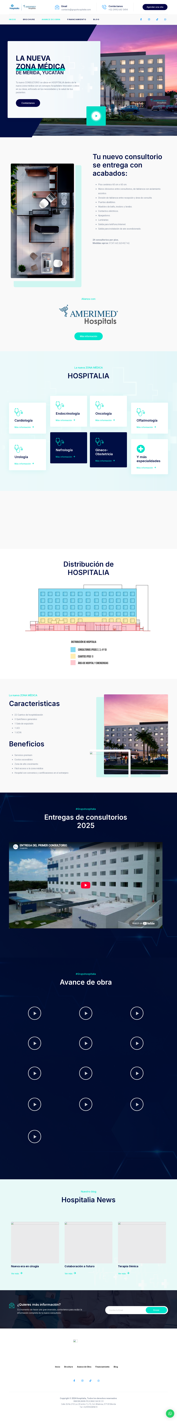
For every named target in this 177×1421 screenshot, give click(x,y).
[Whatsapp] (165, 19)
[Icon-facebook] (141, 19)
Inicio (12, 19)
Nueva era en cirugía (25, 1266)
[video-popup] (96, 116)
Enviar (156, 1310)
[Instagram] (149, 19)
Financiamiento (76, 19)
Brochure (29, 19)
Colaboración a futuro (80, 1266)
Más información (23, 427)
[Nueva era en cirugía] (35, 1242)
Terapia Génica (128, 1266)
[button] (34, 1013)
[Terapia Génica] (142, 1242)
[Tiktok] (157, 19)
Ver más (15, 1273)
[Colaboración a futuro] (89, 1242)
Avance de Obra (51, 19)
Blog (96, 19)
